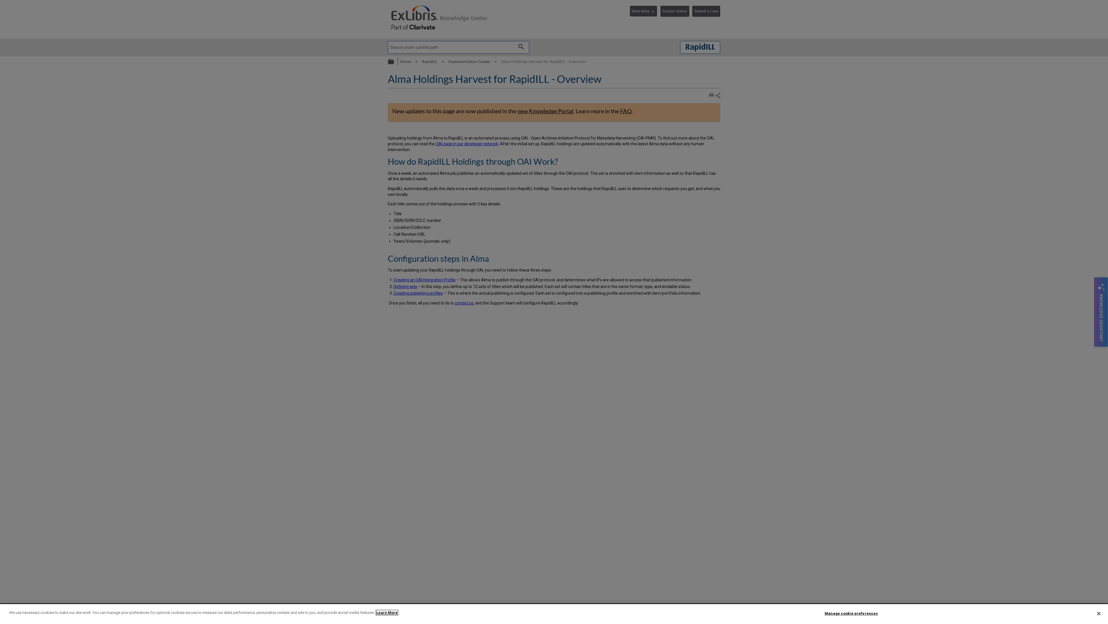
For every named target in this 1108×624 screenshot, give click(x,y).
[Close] (1098, 613)
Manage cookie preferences (851, 613)
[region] (554, 614)
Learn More (387, 612)
